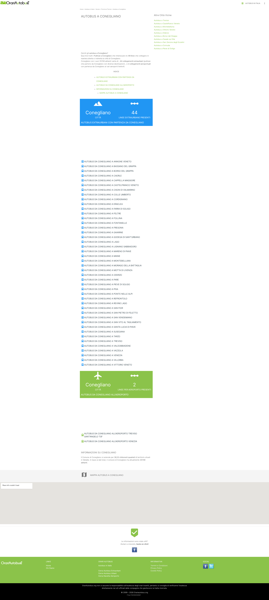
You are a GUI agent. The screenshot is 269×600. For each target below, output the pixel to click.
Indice (116, 71)
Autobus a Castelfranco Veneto (167, 23)
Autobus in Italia (250, 3)
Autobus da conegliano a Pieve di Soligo (107, 284)
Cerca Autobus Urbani (107, 573)
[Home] (14, 4)
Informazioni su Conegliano (110, 89)
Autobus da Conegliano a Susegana (104, 331)
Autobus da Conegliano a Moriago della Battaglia (113, 265)
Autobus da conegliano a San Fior (103, 308)
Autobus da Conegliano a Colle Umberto (107, 194)
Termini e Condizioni (159, 566)
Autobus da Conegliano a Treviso (103, 341)
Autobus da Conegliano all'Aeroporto (115, 85)
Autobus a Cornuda (162, 45)
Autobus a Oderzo (161, 33)
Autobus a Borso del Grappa (165, 36)
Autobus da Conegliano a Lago (101, 242)
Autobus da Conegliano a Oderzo (103, 275)
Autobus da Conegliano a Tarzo (102, 336)
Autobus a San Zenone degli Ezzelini (169, 42)
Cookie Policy (156, 571)
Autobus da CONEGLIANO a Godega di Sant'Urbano (112, 237)
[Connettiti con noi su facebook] (134, 552)
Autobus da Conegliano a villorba (103, 360)
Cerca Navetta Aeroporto (108, 576)
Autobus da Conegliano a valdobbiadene (107, 346)
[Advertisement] (116, 35)
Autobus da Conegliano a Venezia (103, 355)
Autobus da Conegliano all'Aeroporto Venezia (110, 441)
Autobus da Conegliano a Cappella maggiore (109, 180)
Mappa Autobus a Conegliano (114, 93)
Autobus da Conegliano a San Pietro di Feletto (111, 313)
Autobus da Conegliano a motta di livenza (108, 270)
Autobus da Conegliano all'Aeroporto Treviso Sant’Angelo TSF (110, 435)
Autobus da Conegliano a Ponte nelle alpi (108, 294)
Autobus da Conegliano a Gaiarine (103, 232)
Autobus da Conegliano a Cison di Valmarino (109, 190)
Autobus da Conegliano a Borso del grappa (109, 171)
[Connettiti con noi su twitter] (211, 568)
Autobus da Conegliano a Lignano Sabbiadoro (110, 246)
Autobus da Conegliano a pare (101, 279)
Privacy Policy (156, 568)
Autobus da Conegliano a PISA (101, 289)
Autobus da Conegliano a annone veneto (107, 161)
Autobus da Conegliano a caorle (103, 175)
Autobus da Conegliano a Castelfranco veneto (111, 185)
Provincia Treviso (106, 9)
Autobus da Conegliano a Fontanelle (105, 223)
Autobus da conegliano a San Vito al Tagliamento (112, 322)
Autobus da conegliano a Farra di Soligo (107, 209)
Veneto (98, 9)
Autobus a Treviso (161, 20)
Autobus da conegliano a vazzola (103, 350)
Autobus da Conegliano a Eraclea (103, 204)
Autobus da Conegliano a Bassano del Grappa (110, 166)
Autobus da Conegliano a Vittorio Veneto (108, 364)
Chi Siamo (50, 568)
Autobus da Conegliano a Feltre (102, 213)
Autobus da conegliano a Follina (103, 218)
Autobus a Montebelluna (164, 27)
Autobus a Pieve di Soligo (164, 48)
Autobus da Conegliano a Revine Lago (105, 303)
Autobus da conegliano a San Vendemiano (108, 317)
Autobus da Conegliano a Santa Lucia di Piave (110, 327)
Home (81, 9)
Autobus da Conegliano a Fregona (103, 227)
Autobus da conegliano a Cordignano (106, 199)
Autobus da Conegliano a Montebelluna (107, 261)
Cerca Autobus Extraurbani (109, 571)
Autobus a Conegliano (119, 9)
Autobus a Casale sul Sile (164, 39)
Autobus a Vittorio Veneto (164, 30)
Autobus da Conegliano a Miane (102, 256)
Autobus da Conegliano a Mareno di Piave (107, 251)
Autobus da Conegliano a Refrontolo (105, 298)
